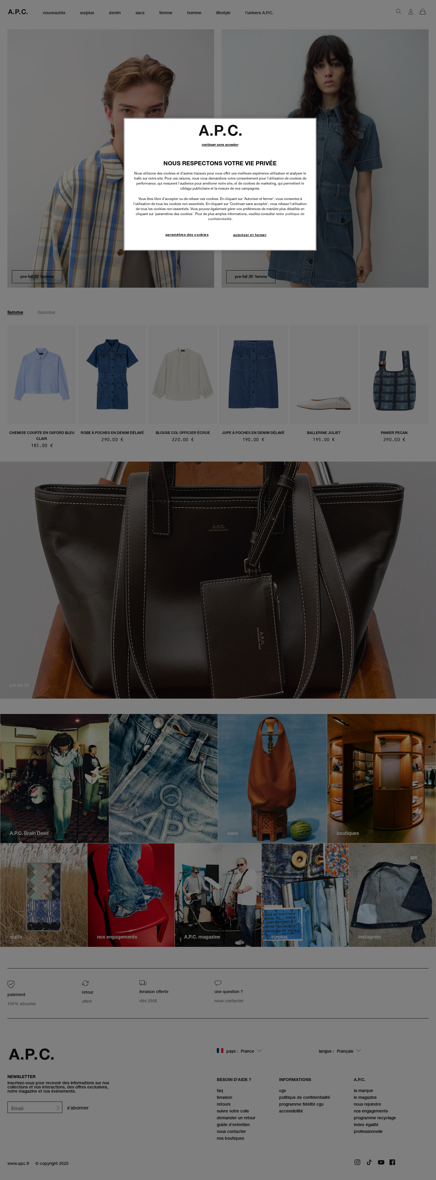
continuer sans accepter (220, 145)
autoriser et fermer (250, 235)
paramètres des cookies (187, 235)
